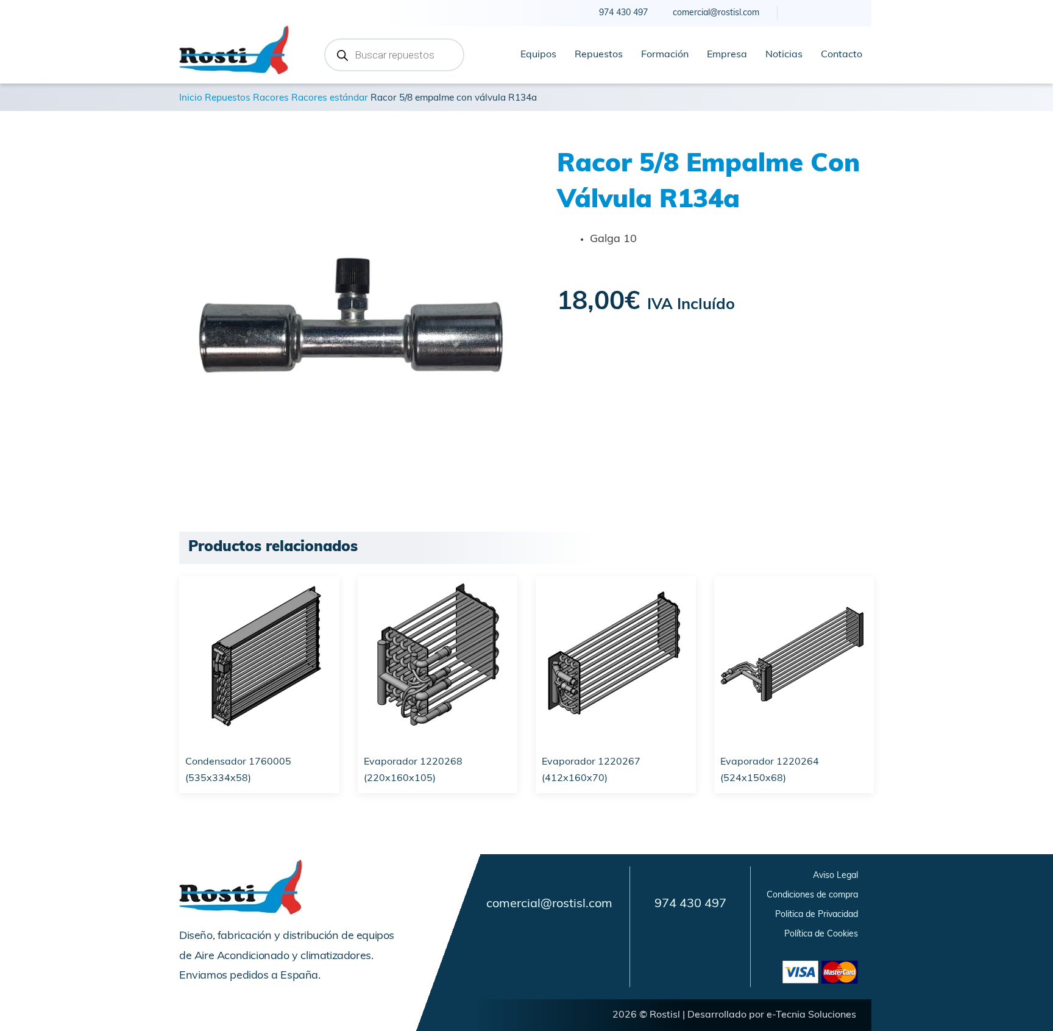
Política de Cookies (821, 934)
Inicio (190, 98)
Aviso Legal (835, 875)
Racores (271, 98)
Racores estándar (329, 98)
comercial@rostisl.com (549, 904)
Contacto (841, 55)
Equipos (538, 55)
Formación (665, 55)
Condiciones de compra (812, 895)
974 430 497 (690, 904)
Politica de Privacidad (816, 914)
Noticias (784, 55)
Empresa (727, 55)
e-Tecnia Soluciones (811, 1015)
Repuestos (599, 55)
